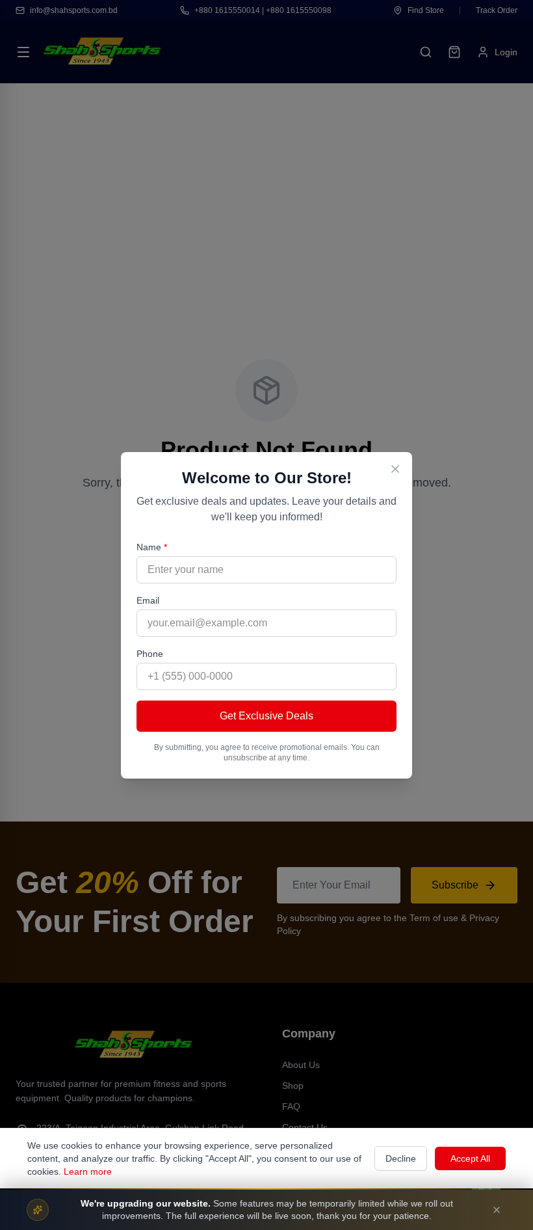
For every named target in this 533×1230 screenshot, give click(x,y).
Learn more (88, 1171)
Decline (400, 1158)
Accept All (470, 1158)
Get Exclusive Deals (266, 715)
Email (147, 600)
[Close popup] (395, 468)
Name (151, 547)
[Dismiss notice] (497, 1210)
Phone (149, 653)
